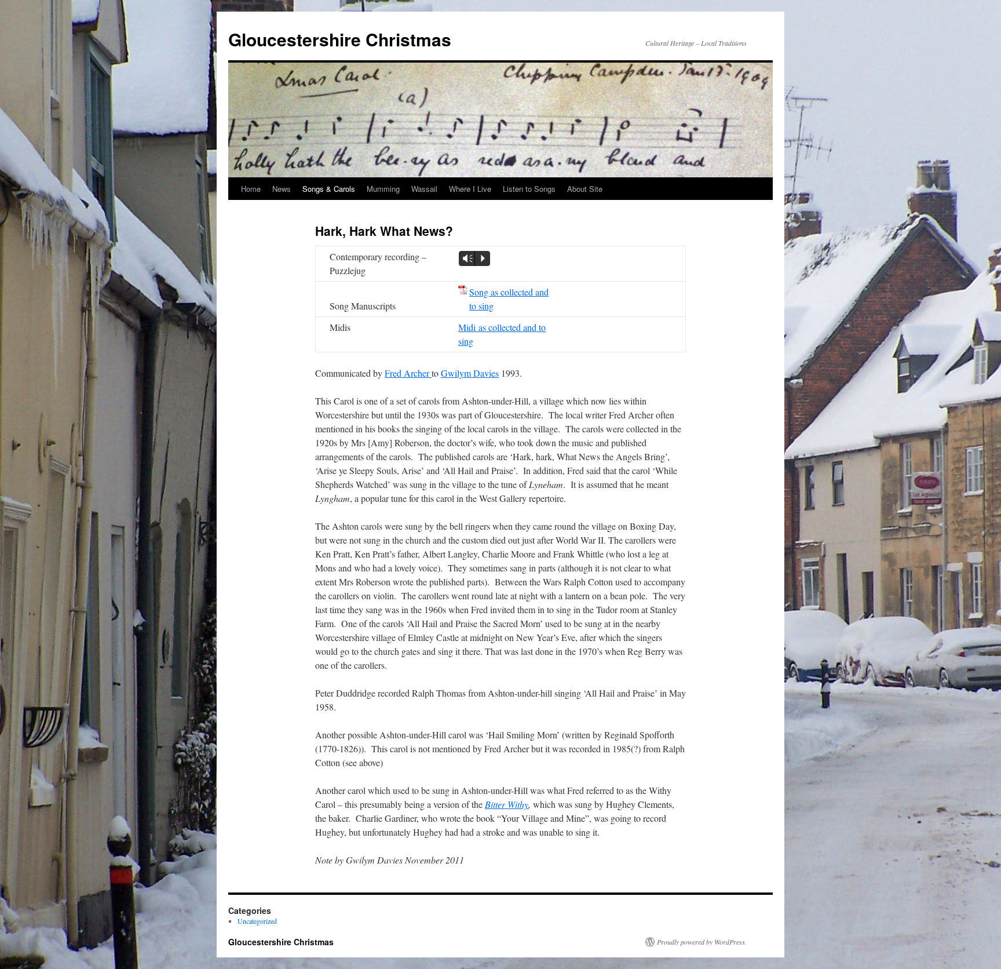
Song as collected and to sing (509, 299)
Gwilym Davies (470, 373)
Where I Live (470, 188)
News (281, 188)
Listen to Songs (529, 188)
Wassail (424, 188)
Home (251, 188)
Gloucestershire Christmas (339, 39)
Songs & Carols (328, 188)
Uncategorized (257, 921)
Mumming (383, 188)
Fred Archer (408, 373)
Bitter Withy (506, 804)
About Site (584, 188)
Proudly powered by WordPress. (702, 941)
